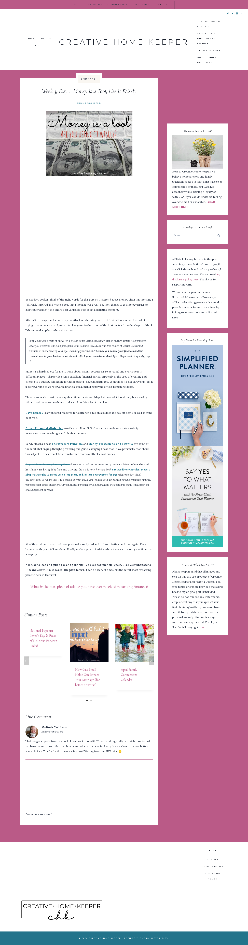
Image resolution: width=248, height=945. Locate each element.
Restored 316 (159, 938)
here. (202, 627)
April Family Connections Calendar (129, 675)
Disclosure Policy (213, 876)
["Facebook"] (228, 14)
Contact (212, 860)
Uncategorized (89, 103)
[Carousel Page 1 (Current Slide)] (87, 701)
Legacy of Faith (209, 50)
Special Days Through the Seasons (206, 38)
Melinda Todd (51, 727)
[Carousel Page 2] (91, 701)
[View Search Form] (242, 13)
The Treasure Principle (67, 443)
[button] (50, 38)
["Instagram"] (237, 14)
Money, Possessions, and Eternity (111, 443)
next (151, 660)
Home (31, 38)
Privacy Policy (213, 867)
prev (26, 660)
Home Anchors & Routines (208, 23)
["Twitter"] (233, 14)
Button (163, 5)
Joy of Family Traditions (206, 60)
